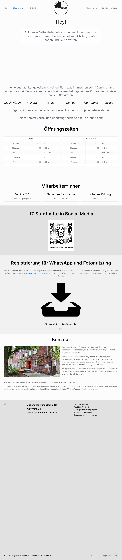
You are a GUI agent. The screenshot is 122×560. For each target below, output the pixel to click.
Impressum (107, 556)
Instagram (93, 415)
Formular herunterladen (38, 273)
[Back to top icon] (116, 555)
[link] (61, 235)
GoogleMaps (90, 412)
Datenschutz (96, 556)
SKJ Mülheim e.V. (44, 556)
